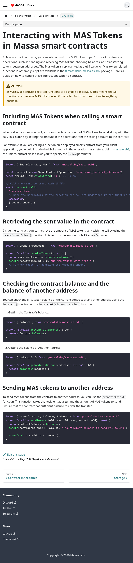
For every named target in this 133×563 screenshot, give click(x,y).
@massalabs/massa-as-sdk (82, 71)
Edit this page (16, 454)
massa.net (9, 539)
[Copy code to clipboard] (126, 164)
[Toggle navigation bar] (5, 5)
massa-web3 (121, 149)
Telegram (9, 514)
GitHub (7, 534)
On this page (13, 24)
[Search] (127, 5)
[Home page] (6, 15)
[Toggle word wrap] (120, 164)
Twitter (7, 508)
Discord (8, 502)
